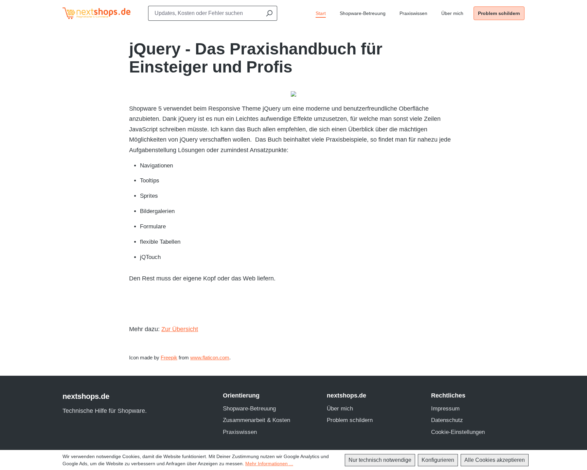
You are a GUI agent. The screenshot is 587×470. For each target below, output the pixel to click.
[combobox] (204, 13)
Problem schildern (350, 420)
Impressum (445, 408)
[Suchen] (269, 13)
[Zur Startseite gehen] (93, 13)
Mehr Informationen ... (269, 463)
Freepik (169, 357)
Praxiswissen (240, 432)
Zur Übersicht (179, 329)
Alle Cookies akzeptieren (494, 460)
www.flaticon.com (209, 357)
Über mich (340, 408)
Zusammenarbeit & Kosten (256, 420)
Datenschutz (447, 420)
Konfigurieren (438, 460)
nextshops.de (86, 396)
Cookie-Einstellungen (458, 432)
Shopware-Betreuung (249, 408)
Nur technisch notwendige (380, 460)
